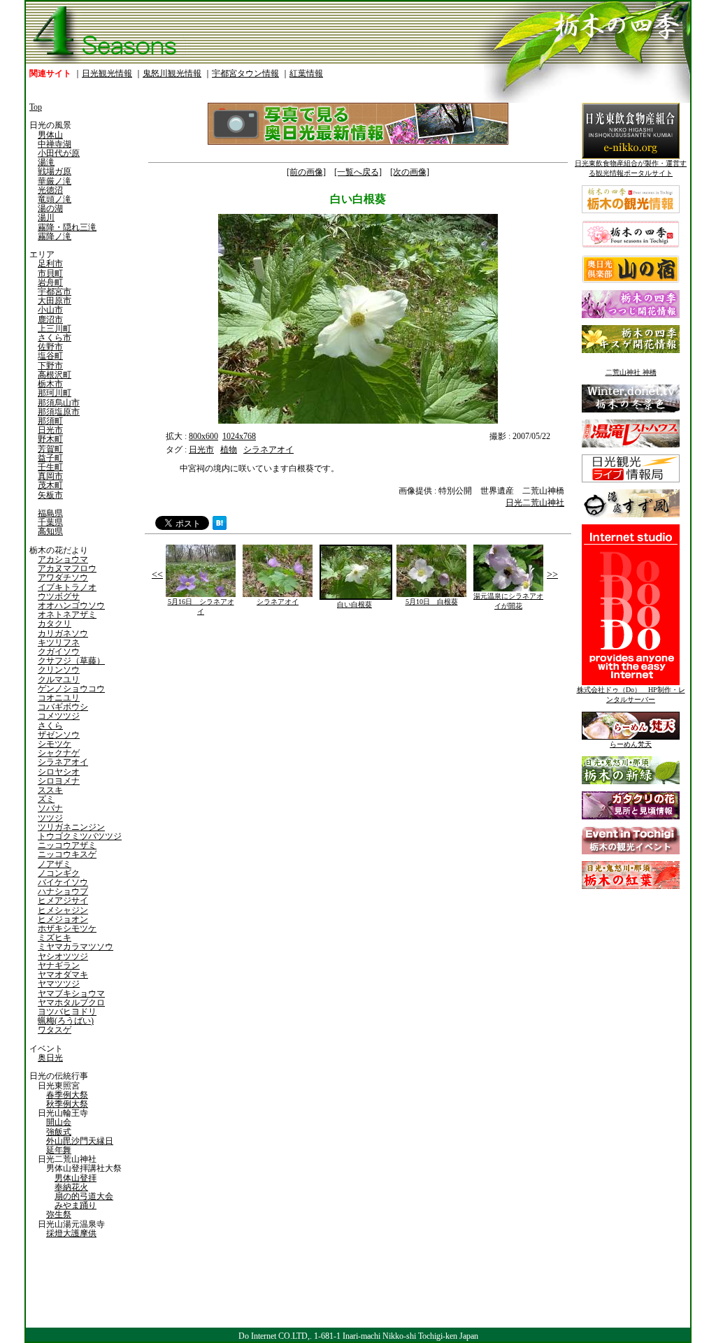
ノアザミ (54, 864)
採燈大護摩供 (71, 1233)
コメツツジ (59, 716)
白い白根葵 (354, 604)
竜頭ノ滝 (54, 199)
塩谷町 (50, 356)
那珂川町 (54, 393)
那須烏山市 (59, 403)
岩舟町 (50, 282)
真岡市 (50, 476)
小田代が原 (59, 153)
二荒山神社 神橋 (631, 372)
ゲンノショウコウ (71, 689)
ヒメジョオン (63, 919)
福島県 (50, 513)
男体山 (50, 135)
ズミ (46, 799)
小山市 (50, 310)
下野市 (50, 366)
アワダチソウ (63, 577)
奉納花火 (71, 1187)
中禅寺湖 (54, 144)
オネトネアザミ (67, 614)
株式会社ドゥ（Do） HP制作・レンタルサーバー (631, 694)
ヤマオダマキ (63, 974)
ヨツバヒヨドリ (67, 1012)
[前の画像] (306, 172)
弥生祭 (58, 1214)
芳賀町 (50, 449)
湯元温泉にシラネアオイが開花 (508, 601)
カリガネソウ (63, 633)
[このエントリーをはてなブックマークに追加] (220, 527)
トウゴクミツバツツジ (80, 836)
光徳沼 (50, 190)
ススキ (50, 790)
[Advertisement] (250, 733)
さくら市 (54, 338)
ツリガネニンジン (71, 827)
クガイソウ (59, 651)
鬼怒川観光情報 (172, 73)
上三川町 (54, 328)
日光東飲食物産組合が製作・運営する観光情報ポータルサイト (631, 168)
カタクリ (54, 624)
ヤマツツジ (59, 984)
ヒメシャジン (63, 910)
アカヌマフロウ (67, 568)
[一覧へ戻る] (358, 172)
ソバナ (50, 808)
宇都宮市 (54, 291)
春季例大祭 (67, 1095)
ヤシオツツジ (63, 956)
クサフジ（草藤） (71, 661)
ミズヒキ (54, 937)
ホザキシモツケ (67, 928)
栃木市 (50, 384)
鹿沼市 (50, 319)
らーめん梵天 (631, 744)
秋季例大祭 (67, 1104)
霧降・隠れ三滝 (67, 227)
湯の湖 (50, 208)
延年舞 (58, 1150)
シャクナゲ (59, 753)
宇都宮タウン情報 (245, 73)
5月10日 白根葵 (432, 601)
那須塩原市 (59, 412)
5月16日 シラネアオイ (201, 606)
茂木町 (50, 485)
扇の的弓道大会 (84, 1196)
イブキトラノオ (67, 587)
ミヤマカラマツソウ (75, 946)
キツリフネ (59, 642)
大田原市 (54, 301)
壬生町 (50, 467)
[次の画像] (409, 172)
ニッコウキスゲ (67, 854)
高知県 (50, 531)
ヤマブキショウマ (71, 993)
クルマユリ (59, 679)
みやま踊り (75, 1205)
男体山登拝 (75, 1178)
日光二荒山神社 (535, 503)
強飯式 (58, 1132)
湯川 (46, 217)
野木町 (50, 439)
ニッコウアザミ (67, 845)
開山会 (58, 1122)
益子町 (50, 458)
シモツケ (54, 744)
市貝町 (50, 273)
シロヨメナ (59, 781)
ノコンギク (59, 873)
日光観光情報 (107, 73)
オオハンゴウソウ (71, 605)
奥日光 (50, 1058)
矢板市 (50, 495)
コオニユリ (59, 698)
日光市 (50, 430)
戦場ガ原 (54, 171)
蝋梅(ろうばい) (66, 1021)
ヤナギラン (59, 965)
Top (35, 107)
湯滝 (46, 162)
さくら (50, 726)
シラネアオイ (63, 762)
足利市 (50, 263)
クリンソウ (59, 670)
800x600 (203, 436)
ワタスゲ (54, 1030)
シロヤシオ (59, 772)
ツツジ (50, 818)
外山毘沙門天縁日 (79, 1141)
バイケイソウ (63, 882)
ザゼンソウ (59, 735)
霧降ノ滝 (54, 236)
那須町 (50, 421)
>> (552, 574)
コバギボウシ (63, 707)
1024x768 (239, 436)
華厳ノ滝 (54, 181)
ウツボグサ (59, 596)
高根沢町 (54, 375)
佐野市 (50, 347)
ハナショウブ (63, 891)
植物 (228, 449)
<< (157, 574)
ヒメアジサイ (63, 900)
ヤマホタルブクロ (71, 1002)
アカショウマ (63, 559)
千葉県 (50, 522)
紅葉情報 (306, 73)
